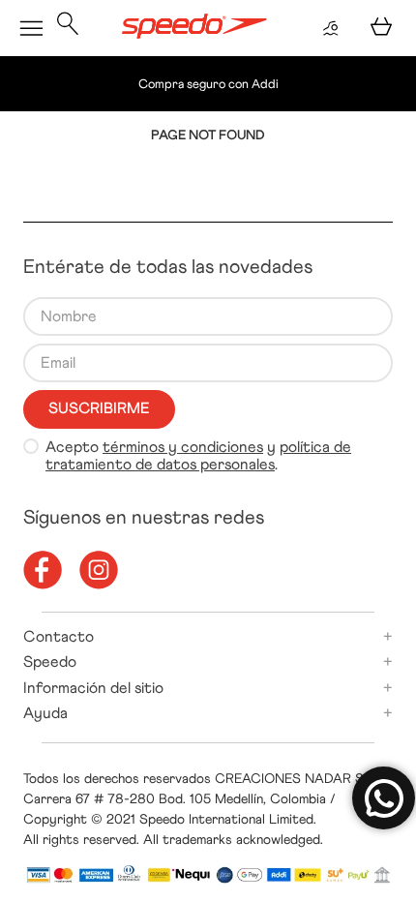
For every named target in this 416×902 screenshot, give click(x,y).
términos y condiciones (183, 446)
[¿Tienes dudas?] (383, 798)
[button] (67, 28)
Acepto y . (198, 455)
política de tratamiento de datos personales (198, 455)
